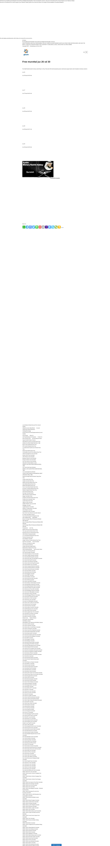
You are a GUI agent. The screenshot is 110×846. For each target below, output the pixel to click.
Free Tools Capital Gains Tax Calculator (31, 611)
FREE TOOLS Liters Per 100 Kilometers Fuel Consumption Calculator (32, 795)
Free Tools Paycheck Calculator (29, 605)
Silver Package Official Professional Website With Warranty (33, 523)
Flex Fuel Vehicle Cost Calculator (29, 461)
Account (38, 428)
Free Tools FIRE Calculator (28, 575)
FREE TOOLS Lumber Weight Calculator (31, 804)
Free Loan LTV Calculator (28, 712)
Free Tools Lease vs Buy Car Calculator (31, 602)
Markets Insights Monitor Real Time (30, 490)
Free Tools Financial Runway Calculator (31, 569)
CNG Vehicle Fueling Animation (29, 534)
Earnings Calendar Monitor (28, 493)
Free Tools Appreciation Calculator (30, 684)
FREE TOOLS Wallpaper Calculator (30, 833)
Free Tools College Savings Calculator (30, 555)
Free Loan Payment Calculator (29, 710)
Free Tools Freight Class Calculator (30, 761)
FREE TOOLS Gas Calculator (29, 786)
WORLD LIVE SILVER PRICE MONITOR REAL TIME (32, 469)
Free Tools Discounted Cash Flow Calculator (32, 634)
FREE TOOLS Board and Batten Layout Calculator (31, 798)
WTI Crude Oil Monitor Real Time (29, 446)
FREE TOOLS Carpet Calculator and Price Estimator (31, 813)
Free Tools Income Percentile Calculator (31, 588)
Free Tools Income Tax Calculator (29, 604)
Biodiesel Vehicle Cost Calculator (29, 458)
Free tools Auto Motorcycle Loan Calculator (31, 770)
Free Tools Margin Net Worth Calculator (31, 643)
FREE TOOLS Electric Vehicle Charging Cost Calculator (32, 774)
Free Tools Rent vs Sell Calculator (29, 598)
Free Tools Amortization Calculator (30, 683)
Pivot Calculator (36, 541)
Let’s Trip (31, 527)
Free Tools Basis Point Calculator (29, 668)
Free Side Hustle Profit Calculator (29, 610)
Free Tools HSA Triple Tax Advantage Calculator (32, 558)
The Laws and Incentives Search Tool (30, 531)
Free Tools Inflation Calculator (29, 576)
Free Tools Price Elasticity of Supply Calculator (32, 651)
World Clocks (25, 617)
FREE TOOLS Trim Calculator (29, 809)
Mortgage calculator (27, 505)
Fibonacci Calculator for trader (29, 543)
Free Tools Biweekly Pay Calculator (30, 730)
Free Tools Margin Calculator (28, 639)
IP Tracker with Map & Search (29, 514)
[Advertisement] (34, 20)
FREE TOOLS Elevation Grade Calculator (31, 836)
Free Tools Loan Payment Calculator (30, 561)
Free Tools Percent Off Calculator (29, 742)
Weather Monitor (33, 617)
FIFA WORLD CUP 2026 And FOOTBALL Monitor (33, 622)
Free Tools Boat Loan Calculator (29, 765)
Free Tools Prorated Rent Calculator (30, 675)
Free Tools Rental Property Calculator (30, 657)
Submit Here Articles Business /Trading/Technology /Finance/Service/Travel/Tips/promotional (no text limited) (32, 431)
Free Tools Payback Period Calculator (30, 646)
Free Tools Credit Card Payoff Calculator (31, 563)
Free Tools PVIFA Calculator (28, 677)
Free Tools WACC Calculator (28, 663)
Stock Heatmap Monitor (27, 549)
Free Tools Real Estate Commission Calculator (32, 654)
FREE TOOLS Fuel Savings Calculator (30, 783)
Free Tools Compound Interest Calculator (31, 566)
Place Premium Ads (27, 438)
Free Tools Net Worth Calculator (29, 570)
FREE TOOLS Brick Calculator (29, 822)
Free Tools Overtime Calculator (29, 738)
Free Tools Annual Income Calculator (30, 727)
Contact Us (40, 436)
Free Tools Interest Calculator (29, 704)
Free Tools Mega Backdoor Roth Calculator (31, 585)
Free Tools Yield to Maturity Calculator (30, 681)
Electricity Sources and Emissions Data (31, 532)
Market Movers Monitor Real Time (29, 547)
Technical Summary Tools (28, 537)
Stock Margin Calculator (27, 509)
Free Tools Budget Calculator (28, 573)
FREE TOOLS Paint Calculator (29, 832)
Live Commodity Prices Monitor (29, 471)
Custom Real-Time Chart (28, 500)
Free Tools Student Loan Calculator (30, 564)
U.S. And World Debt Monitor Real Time (31, 535)
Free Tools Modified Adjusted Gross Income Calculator (31, 734)
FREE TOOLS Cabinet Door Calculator (30, 801)
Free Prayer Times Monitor (28, 619)
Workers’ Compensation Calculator (30, 508)
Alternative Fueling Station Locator (30, 462)
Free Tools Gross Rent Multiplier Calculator (31, 636)
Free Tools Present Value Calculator (30, 715)
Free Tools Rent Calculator (28, 656)
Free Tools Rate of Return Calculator (30, 652)
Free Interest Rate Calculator (28, 706)
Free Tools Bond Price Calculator (29, 669)
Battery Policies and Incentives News (30, 529)
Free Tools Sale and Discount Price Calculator (32, 747)
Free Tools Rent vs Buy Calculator (29, 593)
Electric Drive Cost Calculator (29, 455)
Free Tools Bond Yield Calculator (29, 671)
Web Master (34, 517)
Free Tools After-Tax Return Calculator (30, 613)
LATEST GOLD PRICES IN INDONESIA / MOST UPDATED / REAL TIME (32, 474)
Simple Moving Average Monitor (29, 546)
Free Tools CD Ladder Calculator (29, 695)
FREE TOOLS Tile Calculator (29, 818)
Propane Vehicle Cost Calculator (29, 459)
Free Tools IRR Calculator (28, 637)
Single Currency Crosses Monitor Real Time (31, 540)
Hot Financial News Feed (28, 491)
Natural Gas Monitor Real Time (29, 450)
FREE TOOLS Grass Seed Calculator (30, 838)
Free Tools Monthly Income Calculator (30, 736)
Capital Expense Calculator (28, 506)
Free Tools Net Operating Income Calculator (31, 645)
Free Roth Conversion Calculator (29, 616)
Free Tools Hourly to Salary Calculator (30, 732)
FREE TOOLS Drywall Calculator (29, 830)
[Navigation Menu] (86, 52)
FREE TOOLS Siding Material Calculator (31, 827)
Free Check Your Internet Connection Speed (32, 512)
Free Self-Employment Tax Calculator (30, 608)
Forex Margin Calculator (27, 538)
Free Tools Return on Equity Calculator (30, 662)
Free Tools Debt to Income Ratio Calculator (31, 729)
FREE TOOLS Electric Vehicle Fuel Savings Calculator (32, 780)
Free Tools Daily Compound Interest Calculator (32, 700)
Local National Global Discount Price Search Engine (32, 426)
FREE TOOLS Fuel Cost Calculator (30, 785)
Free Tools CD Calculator (28, 694)
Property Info (25, 527)
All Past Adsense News (37, 438)
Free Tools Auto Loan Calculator (29, 599)
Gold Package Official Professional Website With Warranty (32, 526)
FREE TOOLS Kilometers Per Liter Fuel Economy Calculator (31, 792)
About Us (31, 435)
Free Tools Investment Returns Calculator (31, 567)
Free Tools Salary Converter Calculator (30, 607)
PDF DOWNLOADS (27, 517)
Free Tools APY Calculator (28, 689)
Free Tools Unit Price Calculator (29, 751)
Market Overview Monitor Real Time (30, 482)
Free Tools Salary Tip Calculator (29, 750)
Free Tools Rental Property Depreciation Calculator (31, 660)
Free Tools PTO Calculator (28, 744)
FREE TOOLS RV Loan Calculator (30, 771)
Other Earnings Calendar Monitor (29, 494)
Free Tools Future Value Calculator (30, 703)
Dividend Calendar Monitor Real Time (30, 497)
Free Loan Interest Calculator (28, 707)
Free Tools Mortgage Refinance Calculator (31, 595)
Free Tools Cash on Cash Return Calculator (31, 627)
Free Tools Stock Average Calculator (30, 678)
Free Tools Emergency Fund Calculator (30, 553)
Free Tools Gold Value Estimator (29, 467)
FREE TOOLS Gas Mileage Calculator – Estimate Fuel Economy (33, 789)
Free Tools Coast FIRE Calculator (29, 581)
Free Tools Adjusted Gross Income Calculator (32, 726)
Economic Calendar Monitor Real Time (30, 488)
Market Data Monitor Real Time (29, 485)
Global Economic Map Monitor (29, 428)
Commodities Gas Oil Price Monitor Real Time (32, 452)
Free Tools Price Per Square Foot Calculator (32, 648)
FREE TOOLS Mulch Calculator (29, 842)
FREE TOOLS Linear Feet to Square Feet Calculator (31, 816)
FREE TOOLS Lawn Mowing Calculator (31, 841)
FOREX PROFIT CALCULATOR (29, 503)
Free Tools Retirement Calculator (29, 572)
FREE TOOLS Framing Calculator (30, 803)
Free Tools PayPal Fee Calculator (29, 741)
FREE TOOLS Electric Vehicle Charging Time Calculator (32, 777)
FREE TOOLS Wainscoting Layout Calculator (32, 810)
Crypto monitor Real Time (28, 479)
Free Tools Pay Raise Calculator (29, 739)
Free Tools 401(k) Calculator (28, 579)
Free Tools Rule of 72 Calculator (29, 718)
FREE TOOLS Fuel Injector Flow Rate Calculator (33, 782)
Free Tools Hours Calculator (28, 753)
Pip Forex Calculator (27, 541)
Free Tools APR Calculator (28, 686)
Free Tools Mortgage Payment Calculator (31, 590)
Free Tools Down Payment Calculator (30, 596)
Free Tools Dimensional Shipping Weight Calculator (31, 759)
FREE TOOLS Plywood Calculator (30, 806)
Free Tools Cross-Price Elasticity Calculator (31, 630)
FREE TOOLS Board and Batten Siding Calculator (31, 820)
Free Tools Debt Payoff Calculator (29, 560)
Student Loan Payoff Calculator (29, 723)
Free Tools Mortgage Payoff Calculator (30, 713)
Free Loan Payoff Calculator (28, 709)
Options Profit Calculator (27, 502)
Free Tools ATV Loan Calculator (29, 762)
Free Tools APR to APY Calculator (29, 687)
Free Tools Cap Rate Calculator (29, 625)
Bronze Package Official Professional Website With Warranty (32, 519)
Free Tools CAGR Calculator (28, 623)
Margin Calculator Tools (27, 496)
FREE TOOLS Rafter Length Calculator (31, 807)
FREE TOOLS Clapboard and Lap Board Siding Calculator (32, 825)
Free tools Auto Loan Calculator (29, 768)
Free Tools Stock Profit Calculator (29, 680)
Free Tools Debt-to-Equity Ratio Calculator (31, 631)
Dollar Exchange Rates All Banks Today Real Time (32, 477)
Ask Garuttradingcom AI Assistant (29, 436)
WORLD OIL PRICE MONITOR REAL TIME (31, 443)
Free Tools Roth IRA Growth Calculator (30, 556)
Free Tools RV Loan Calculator (29, 716)
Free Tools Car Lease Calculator (29, 692)
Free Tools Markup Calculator (29, 640)
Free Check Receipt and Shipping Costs (31, 515)
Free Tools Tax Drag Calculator (29, 614)
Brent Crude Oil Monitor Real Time (30, 444)
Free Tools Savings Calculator (29, 552)
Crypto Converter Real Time (28, 480)
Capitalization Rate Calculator (29, 511)
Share (62, 227)
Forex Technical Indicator (28, 544)
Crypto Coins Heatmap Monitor (29, 550)
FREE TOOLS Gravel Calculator (29, 839)
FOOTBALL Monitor (27, 620)
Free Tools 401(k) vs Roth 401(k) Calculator (31, 582)
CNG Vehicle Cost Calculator (28, 456)
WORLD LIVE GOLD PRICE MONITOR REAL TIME (32, 465)
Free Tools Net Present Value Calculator (31, 642)
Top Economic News (38, 549)
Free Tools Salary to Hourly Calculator (30, 745)
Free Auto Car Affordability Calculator (30, 601)
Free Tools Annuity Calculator (29, 665)
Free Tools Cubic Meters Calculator (30, 756)
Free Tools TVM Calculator (28, 724)
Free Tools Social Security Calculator (30, 578)
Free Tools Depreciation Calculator (30, 633)
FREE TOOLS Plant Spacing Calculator (31, 844)
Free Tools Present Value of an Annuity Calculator (33, 674)
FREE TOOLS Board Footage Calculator (31, 800)
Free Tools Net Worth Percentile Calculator (31, 587)
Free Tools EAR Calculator (28, 701)
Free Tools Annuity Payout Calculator (30, 666)
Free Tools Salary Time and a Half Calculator (32, 748)
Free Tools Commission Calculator (30, 628)
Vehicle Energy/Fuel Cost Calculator (30, 453)
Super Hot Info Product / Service (29, 440)
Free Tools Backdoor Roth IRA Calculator (31, 584)
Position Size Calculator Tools (29, 499)
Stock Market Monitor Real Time (29, 483)
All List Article (25, 435)
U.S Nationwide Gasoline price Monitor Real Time (32, 448)
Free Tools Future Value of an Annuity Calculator (32, 672)
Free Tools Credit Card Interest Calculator (31, 697)
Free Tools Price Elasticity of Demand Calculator (32, 649)
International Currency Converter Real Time (31, 441)
